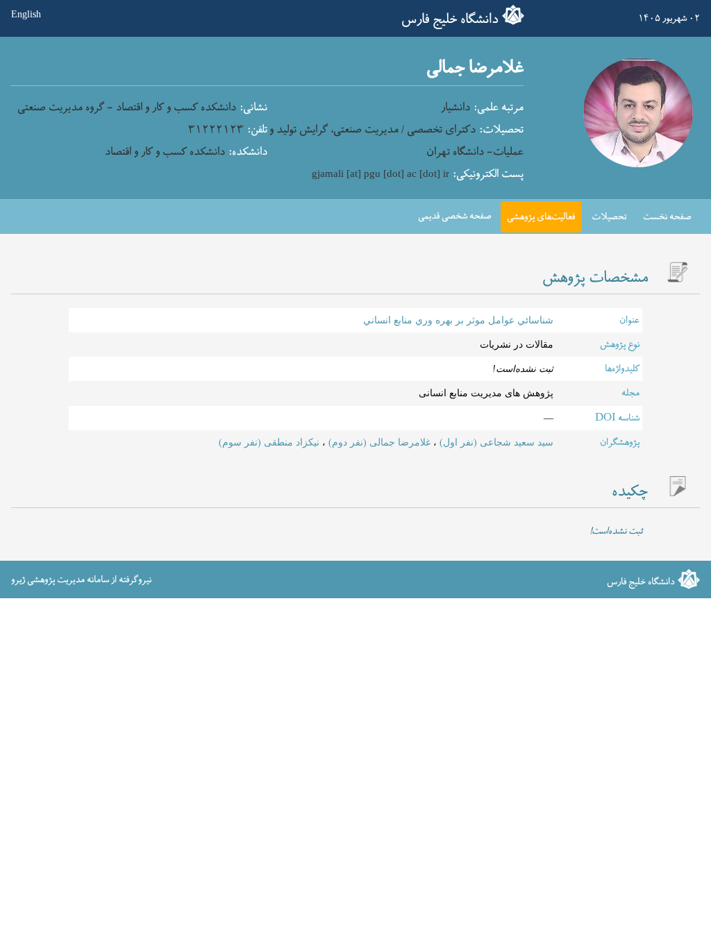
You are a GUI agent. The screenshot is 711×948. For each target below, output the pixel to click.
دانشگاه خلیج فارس (450, 19)
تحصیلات (609, 217)
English (26, 15)
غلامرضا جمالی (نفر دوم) (378, 442)
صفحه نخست (667, 217)
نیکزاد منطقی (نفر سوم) (269, 442)
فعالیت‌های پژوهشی (541, 217)
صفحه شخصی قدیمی (455, 216)
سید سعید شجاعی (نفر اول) (495, 442)
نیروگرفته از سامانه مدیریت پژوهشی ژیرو (81, 579)
